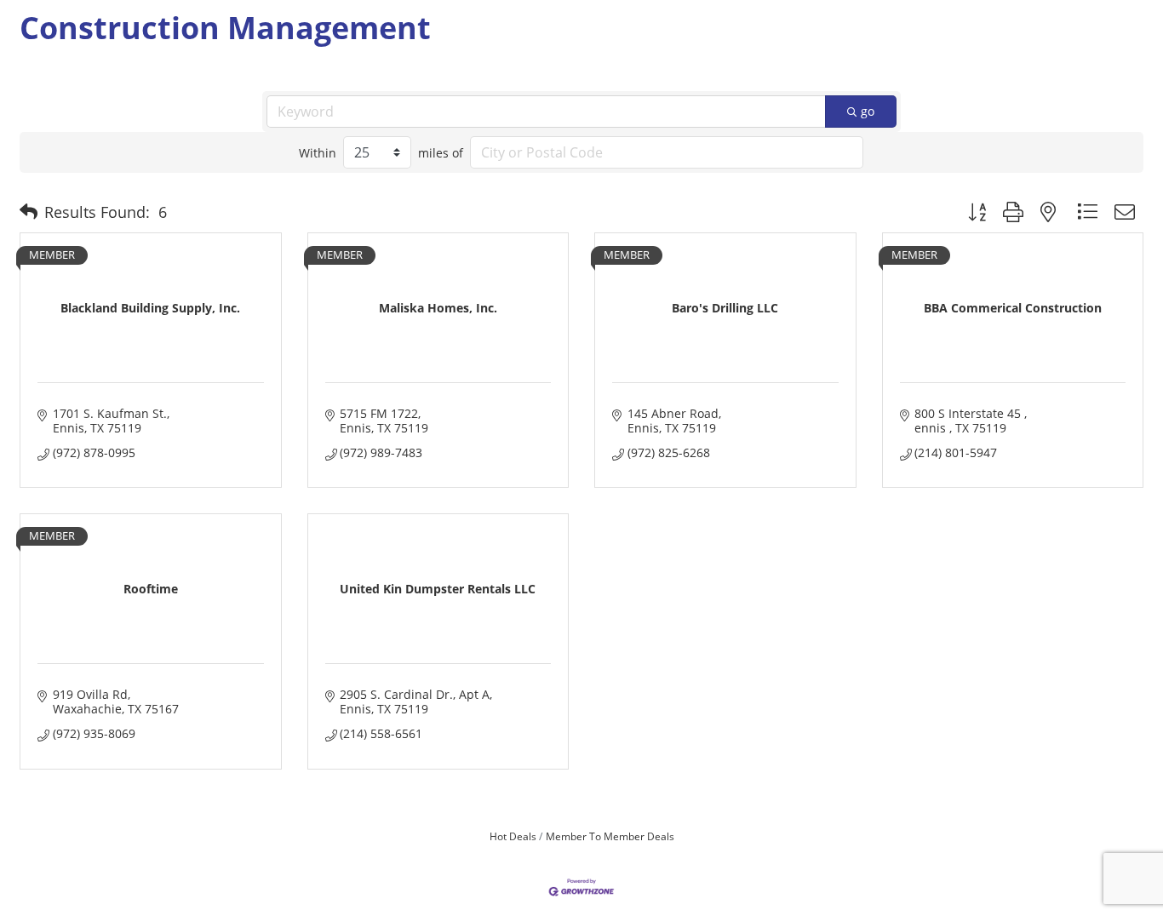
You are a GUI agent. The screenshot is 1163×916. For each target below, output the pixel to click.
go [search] (867, 111)
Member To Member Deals (610, 836)
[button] (28, 212)
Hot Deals (513, 836)
